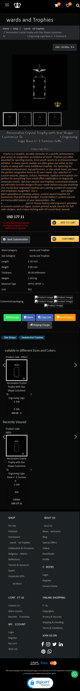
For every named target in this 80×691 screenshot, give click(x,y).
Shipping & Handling (53, 622)
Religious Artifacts (17, 554)
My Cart (12, 643)
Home (6, 28)
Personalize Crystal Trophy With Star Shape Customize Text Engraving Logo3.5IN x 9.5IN (19, 398)
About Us (47, 526)
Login (45, 575)
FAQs (45, 605)
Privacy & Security (52, 617)
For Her (12, 526)
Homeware (14, 537)
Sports (11, 570)
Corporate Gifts (16, 576)
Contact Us (14, 605)
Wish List (12, 649)
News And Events (51, 531)
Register (47, 580)
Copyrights (48, 611)
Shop (15, 28)
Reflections (14, 559)
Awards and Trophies (33, 28)
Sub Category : (9, 256)
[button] (40, 683)
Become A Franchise (18, 617)
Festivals (12, 531)
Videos (46, 548)
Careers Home (50, 586)
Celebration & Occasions (21, 548)
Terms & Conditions (53, 628)
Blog (45, 537)
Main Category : (9, 250)
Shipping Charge (41, 325)
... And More (15, 583)
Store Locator (15, 611)
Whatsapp (13, 317)
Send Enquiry (66, 317)
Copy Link (46, 317)
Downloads (48, 554)
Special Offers (50, 542)
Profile (46, 559)
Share (29, 317)
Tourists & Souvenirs (18, 565)
